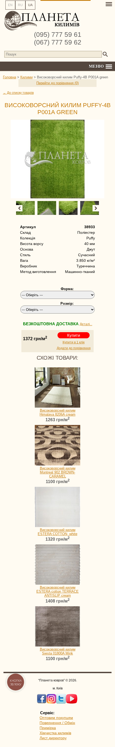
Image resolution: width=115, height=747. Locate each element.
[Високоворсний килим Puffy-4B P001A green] (57, 159)
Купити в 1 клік (74, 342)
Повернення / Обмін (57, 723)
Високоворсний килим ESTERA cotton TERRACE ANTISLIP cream (57, 591)
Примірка (48, 728)
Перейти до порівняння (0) (57, 83)
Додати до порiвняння (74, 348)
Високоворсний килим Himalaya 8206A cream (57, 412)
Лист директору (53, 738)
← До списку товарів (18, 93)
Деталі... (86, 324)
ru (20, 5)
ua (30, 5)
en (10, 5)
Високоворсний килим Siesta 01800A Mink (57, 651)
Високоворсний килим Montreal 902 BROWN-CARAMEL (57, 472)
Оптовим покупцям (56, 718)
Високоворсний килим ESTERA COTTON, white (57, 532)
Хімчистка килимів (55, 733)
